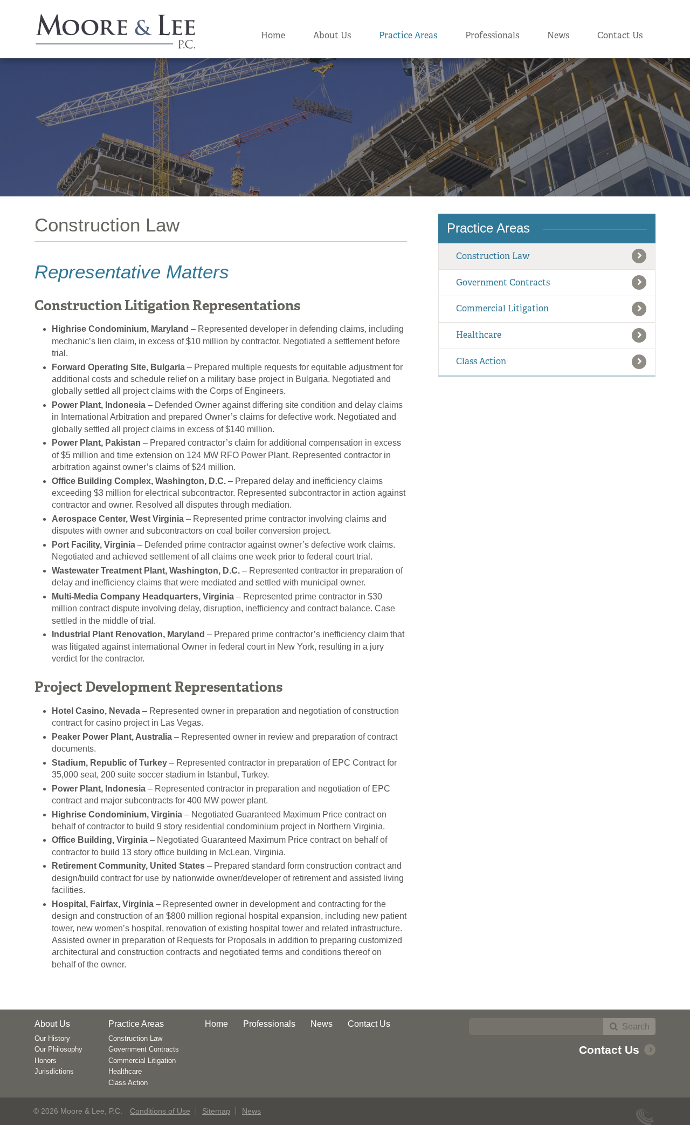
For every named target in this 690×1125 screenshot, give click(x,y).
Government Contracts (503, 282)
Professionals (492, 35)
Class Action (481, 361)
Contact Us (620, 35)
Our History (52, 1038)
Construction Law (492, 256)
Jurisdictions (54, 1071)
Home (273, 35)
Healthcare (478, 334)
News (558, 35)
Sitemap (216, 1111)
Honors (45, 1060)
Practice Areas (408, 35)
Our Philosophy (58, 1049)
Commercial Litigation (502, 308)
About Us (332, 35)
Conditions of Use (160, 1111)
